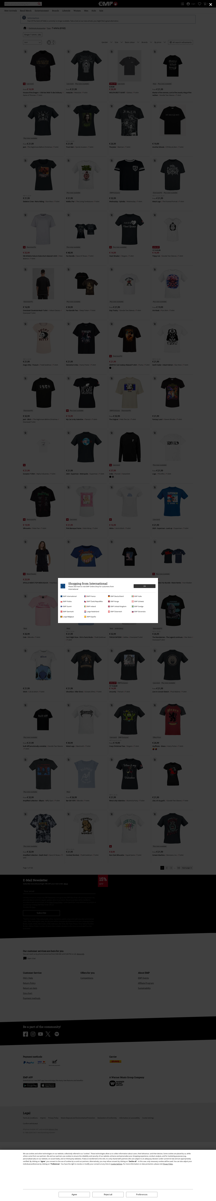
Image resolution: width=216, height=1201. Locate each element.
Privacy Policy (168, 1164)
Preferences (142, 1194)
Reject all (108, 1194)
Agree (74, 1194)
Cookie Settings (116, 1164)
